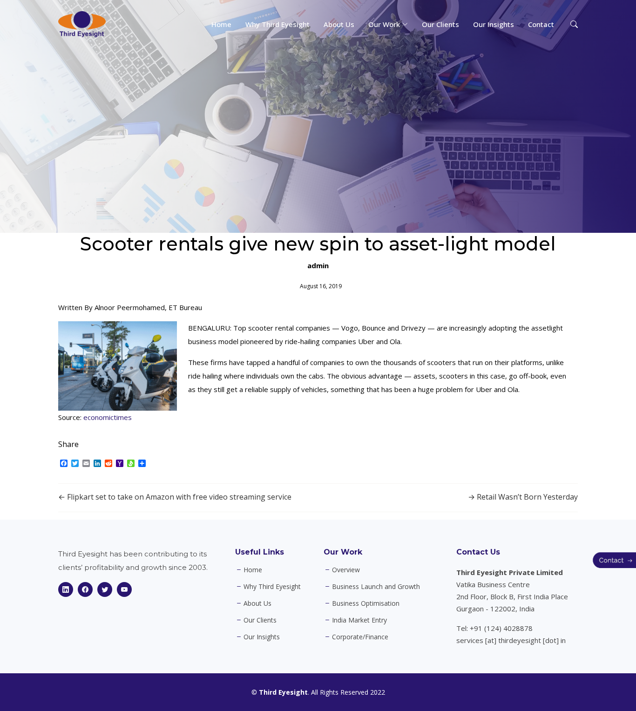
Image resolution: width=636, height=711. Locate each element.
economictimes (107, 417)
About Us (339, 24)
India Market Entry (359, 620)
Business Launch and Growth (376, 586)
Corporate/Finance (360, 637)
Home (221, 24)
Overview (346, 570)
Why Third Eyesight (277, 24)
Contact (541, 24)
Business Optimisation (365, 603)
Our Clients (440, 24)
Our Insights (493, 24)
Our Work (343, 552)
